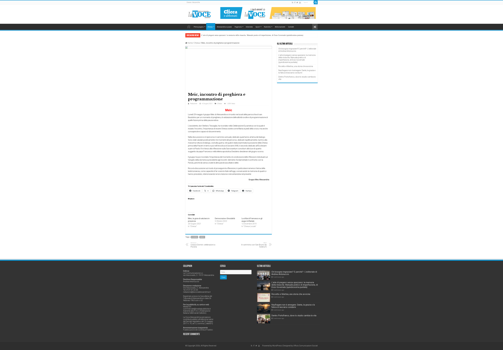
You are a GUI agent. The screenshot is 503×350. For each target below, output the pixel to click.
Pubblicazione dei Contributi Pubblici (198, 330)
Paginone (238, 27)
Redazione (193, 104)
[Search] (316, 2)
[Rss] (293, 2)
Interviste (249, 27)
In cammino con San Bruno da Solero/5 (254, 245)
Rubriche (267, 27)
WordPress (277, 346)
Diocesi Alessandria (193, 2)
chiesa (194, 237)
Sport (258, 27)
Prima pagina (199, 27)
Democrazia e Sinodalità (225, 218)
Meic (202, 237)
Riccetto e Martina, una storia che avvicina (295, 66)
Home (188, 26)
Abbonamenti (280, 27)
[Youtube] (300, 2)
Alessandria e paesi (224, 27)
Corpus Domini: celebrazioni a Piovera (203, 245)
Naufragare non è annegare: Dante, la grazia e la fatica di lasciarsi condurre (293, 306)
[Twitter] (297, 2)
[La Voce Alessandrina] (199, 13)
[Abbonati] (268, 13)
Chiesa (210, 27)
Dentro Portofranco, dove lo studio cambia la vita (293, 315)
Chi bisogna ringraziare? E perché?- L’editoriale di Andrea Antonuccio (294, 273)
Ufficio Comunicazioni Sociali (305, 346)
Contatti (291, 27)
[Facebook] (295, 2)
